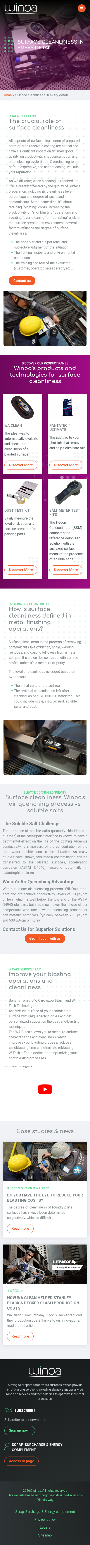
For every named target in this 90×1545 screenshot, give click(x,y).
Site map (45, 1535)
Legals (45, 1527)
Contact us (22, 281)
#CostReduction (19, 1188)
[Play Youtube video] (45, 1089)
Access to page (21, 1461)
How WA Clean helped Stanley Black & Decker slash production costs (43, 1302)
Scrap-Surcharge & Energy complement (45, 1512)
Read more (20, 1228)
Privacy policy (45, 1519)
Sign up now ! (19, 1430)
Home (7, 95)
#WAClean (41, 1188)
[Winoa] (21, 8)
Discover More (21, 465)
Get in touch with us (45, 938)
